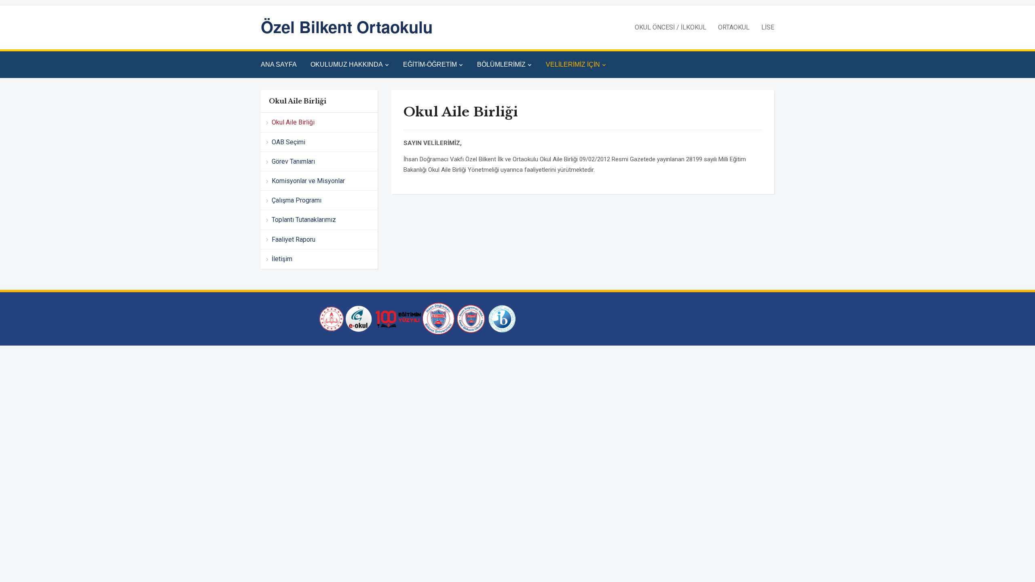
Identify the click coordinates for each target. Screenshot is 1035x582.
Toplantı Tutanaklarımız (304, 220)
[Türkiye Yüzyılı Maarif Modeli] (397, 318)
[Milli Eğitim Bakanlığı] (330, 318)
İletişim (282, 259)
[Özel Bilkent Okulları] (471, 318)
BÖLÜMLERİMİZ (501, 64)
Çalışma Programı (296, 200)
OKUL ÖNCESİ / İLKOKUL (670, 27)
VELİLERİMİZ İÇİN (573, 64)
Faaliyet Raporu (293, 239)
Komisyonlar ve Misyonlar (308, 181)
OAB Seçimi (288, 142)
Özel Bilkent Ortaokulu (347, 26)
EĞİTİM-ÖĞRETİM (430, 64)
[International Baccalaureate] (502, 318)
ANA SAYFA (279, 64)
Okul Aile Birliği (293, 122)
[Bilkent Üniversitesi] (438, 318)
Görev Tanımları (293, 161)
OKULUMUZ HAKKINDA (346, 64)
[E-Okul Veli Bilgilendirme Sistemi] (359, 318)
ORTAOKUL (734, 27)
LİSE (767, 27)
